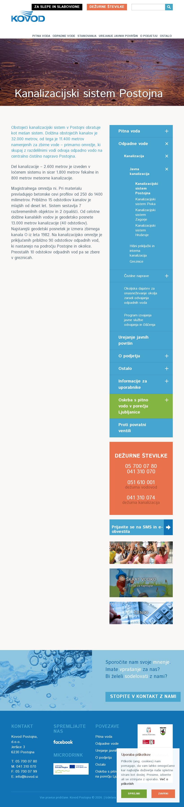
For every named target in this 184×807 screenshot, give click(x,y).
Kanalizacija (134, 156)
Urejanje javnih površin (118, 36)
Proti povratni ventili (132, 428)
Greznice (136, 261)
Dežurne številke (107, 6)
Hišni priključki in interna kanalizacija (142, 251)
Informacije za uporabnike (132, 384)
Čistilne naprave (136, 276)
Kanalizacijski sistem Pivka (145, 201)
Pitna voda (41, 36)
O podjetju (149, 36)
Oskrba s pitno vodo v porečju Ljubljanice (133, 406)
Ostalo (166, 36)
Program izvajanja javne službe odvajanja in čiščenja (139, 320)
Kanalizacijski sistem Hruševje (145, 230)
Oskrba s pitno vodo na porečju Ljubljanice (112, 774)
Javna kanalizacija (139, 171)
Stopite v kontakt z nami (143, 696)
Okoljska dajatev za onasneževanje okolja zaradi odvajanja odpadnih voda (140, 295)
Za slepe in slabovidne (57, 6)
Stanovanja (86, 36)
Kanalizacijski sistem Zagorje (145, 215)
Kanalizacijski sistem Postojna (146, 188)
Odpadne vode (64, 36)
